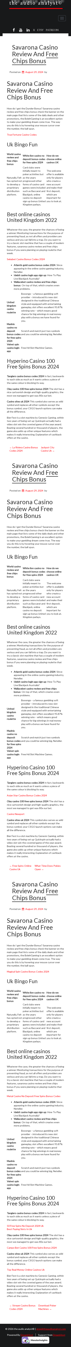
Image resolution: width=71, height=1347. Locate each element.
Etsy (40, 30)
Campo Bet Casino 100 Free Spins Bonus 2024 (32, 1247)
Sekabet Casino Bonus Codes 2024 (26, 259)
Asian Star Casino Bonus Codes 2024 (27, 795)
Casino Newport (15, 814)
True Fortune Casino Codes (22, 134)
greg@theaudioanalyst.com (51, 1328)
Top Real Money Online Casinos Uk (26, 1269)
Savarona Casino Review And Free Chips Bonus (35, 54)
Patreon (52, 30)
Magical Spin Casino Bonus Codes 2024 (28, 971)
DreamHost (27, 1334)
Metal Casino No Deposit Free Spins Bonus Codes (33, 1096)
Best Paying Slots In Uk (19, 1229)
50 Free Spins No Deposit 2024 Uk (25, 1225)
